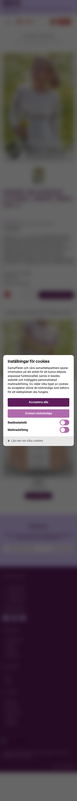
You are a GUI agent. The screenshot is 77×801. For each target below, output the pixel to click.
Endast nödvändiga (38, 413)
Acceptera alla (38, 402)
